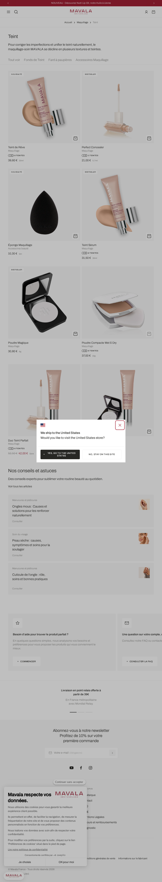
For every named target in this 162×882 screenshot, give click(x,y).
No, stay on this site (102, 454)
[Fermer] (120, 425)
